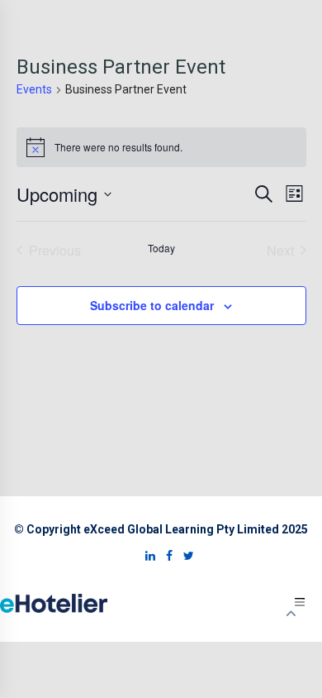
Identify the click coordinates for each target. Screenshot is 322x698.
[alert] (161, 147)
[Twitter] (184, 556)
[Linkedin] (146, 556)
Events (34, 89)
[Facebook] (165, 556)
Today (161, 248)
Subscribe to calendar (152, 305)
